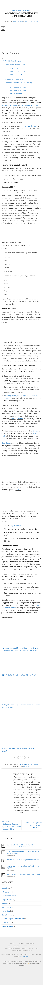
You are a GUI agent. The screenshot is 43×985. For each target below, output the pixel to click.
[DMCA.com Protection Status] (15, 977)
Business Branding (12, 948)
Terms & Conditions (15, 946)
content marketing (9, 105)
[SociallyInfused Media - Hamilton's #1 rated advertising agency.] (11, 3)
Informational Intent (19, 87)
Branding (5, 888)
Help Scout (6, 443)
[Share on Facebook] (16, 757)
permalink (26, 766)
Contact (12, 943)
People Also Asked (18, 75)
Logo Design (6, 907)
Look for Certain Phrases (20, 72)
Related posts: (17, 93)
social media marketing (28, 105)
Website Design (8, 926)
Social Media (6, 922)
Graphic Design (8, 900)
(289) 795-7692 (23, 956)
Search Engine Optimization (21, 10)
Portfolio (30, 943)
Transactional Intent (19, 90)
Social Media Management (22, 951)
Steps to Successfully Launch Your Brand (23, 874)
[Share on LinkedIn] (27, 757)
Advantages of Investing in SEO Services (23, 860)
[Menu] (40, 3)
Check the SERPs (18, 69)
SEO (36, 948)
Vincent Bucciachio (31, 21)
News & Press (7, 915)
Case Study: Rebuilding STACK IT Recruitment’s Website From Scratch (21, 846)
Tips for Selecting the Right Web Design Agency (23, 867)
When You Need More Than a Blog (18, 83)
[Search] (37, 3)
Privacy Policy (29, 946)
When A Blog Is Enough (14, 79)
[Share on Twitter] (19, 757)
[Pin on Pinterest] (23, 757)
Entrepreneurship (9, 896)
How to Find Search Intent (15, 64)
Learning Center (16, 419)
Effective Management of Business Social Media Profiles (23, 852)
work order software (28, 559)
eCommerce (6, 892)
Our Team (20, 943)
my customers (16, 526)
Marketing (6, 911)
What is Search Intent (13, 61)
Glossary (36, 431)
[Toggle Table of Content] (3, 59)
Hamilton (5, 903)
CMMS (18, 490)
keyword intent (31, 126)
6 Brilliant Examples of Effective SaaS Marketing (33, 825)
